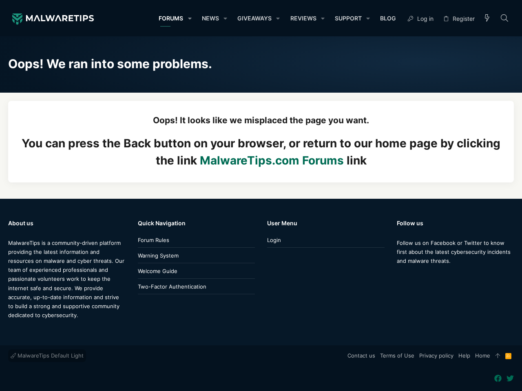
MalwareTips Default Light (50, 355)
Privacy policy (436, 355)
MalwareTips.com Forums (272, 160)
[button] (189, 18)
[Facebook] (400, 277)
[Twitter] (412, 277)
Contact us (361, 355)
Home (482, 355)
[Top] (498, 355)
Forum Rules (153, 240)
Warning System (158, 255)
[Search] (504, 18)
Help (464, 355)
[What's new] (487, 18)
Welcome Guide (157, 271)
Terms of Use (397, 355)
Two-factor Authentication (172, 286)
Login (274, 240)
